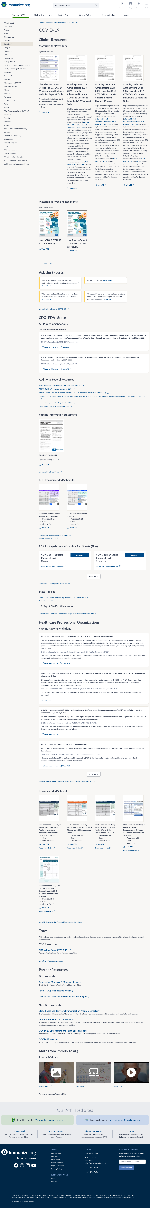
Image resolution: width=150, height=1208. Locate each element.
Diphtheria (8, 51)
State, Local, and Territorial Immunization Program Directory (69, 1011)
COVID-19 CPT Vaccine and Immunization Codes (63, 1030)
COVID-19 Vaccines (48, 1039)
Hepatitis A (8, 58)
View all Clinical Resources (49, 264)
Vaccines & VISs (51, 22)
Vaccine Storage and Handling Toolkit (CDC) (56, 403)
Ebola (6, 55)
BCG (6, 33)
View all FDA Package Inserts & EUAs (53, 583)
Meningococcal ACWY (12, 83)
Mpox (6, 90)
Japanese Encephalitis (12, 76)
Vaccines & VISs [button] (19, 15)
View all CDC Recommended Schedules (54, 536)
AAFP (69, 164)
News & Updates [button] (109, 15)
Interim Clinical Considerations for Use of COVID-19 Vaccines (79, 124)
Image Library (44, 1086)
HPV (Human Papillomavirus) (15, 69)
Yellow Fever (9, 139)
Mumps (7, 93)
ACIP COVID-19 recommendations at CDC (55, 389)
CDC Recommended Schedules (16, 160)
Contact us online (91, 1153)
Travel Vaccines (10, 153)
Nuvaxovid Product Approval (107, 566)
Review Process (57, 1163)
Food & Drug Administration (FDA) (56, 990)
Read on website (51, 663)
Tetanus (7, 125)
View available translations (49, 472)
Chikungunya (9, 37)
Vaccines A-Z (63, 22)
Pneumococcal (9, 100)
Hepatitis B (10, 62)
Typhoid (7, 132)
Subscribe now (126, 1167)
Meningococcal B (10, 86)
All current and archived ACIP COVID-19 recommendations (61, 385)
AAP (87, 162)
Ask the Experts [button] (64, 15)
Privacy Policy (56, 1169)
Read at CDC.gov (51, 347)
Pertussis (7, 97)
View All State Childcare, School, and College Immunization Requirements (66, 613)
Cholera (7, 40)
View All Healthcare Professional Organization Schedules (60, 922)
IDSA (74, 164)
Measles (7, 79)
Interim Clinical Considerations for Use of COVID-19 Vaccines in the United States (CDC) (72, 393)
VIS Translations (10, 150)
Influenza (7, 72)
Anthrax (7, 30)
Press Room (55, 1159)
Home (41, 22)
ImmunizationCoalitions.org (115, 1120)
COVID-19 (8, 44)
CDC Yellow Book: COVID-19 (53, 950)
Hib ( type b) (17, 65)
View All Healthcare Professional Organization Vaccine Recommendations (67, 781)
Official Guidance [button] (86, 15)
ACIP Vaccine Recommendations (16, 164)
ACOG (82, 164)
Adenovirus (8, 26)
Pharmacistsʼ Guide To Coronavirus (56, 1019)
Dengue (7, 47)
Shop (53, 1178)
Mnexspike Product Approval (52, 566)
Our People (55, 1156)
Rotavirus (7, 114)
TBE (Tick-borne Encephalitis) (15, 129)
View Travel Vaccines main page (51, 961)
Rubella (7, 118)
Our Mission (56, 1153)
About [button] (127, 15)
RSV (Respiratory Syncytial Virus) (16, 111)
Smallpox (7, 121)
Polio (6, 104)
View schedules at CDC (48, 538)
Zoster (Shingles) (10, 143)
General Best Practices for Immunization (54, 406)
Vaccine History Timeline (13, 157)
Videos (116, 1086)
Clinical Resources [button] (42, 15)
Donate (54, 1181)
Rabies (6, 107)
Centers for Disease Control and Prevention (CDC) (64, 996)
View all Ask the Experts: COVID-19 (52, 309)
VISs (6, 146)
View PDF (45, 112)
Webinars (80, 1086)
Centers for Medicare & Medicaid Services (60, 982)
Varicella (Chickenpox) (12, 136)
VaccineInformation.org (40, 1120)
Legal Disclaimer (57, 1166)
